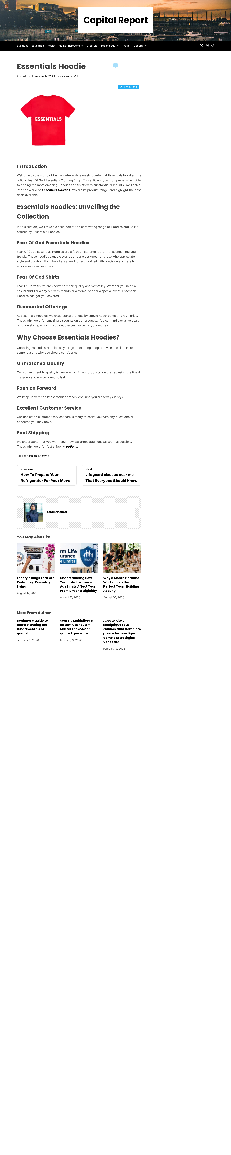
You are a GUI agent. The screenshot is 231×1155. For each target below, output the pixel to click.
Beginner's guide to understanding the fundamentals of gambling (32, 626)
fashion (32, 455)
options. (71, 446)
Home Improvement (71, 45)
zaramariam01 (69, 76)
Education (37, 45)
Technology (108, 45)
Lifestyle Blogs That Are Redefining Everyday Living (35, 582)
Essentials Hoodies (56, 190)
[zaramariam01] (33, 512)
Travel (126, 45)
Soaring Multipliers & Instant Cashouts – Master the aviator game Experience (76, 626)
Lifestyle (92, 45)
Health (51, 45)
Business (22, 45)
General (138, 45)
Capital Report (115, 20)
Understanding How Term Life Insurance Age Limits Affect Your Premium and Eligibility (78, 584)
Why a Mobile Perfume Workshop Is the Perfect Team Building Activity (121, 584)
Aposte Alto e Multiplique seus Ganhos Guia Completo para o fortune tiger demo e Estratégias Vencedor (122, 631)
